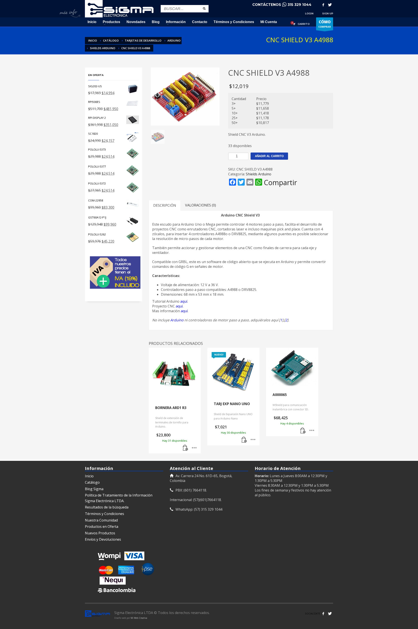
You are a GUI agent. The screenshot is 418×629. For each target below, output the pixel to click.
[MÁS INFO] (194, 448)
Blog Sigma (94, 488)
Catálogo (92, 482)
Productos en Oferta (101, 526)
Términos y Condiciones (104, 513)
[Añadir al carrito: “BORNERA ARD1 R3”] (185, 448)
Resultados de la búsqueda (106, 507)
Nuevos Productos (100, 533)
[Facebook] (323, 5)
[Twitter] (330, 5)
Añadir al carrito (269, 156)
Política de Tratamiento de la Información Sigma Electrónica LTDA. (118, 498)
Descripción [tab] (164, 205)
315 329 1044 (299, 5)
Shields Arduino (258, 174)
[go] (204, 8)
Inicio (89, 476)
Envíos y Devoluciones (103, 539)
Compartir (280, 182)
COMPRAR (324, 23)
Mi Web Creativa (139, 617)
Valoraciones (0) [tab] (200, 205)
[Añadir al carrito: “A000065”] (303, 430)
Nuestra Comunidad (101, 520)
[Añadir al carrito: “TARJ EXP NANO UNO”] (244, 439)
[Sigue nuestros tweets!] (330, 613)
